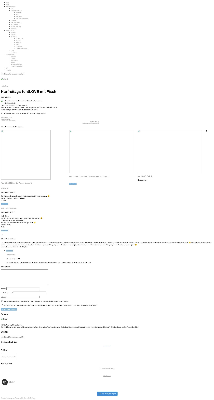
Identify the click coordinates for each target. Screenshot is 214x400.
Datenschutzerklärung (107, 368)
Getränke (19, 16)
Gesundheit (14, 60)
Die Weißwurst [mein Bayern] (8, 120)
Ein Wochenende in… (22, 48)
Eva (2, 234)
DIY (12, 8)
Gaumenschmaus (16, 10)
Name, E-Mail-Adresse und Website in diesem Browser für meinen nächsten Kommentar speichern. (36, 301)
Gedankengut (10, 54)
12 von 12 (14, 52)
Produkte (13, 28)
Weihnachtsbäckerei (22, 18)
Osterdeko (14, 20)
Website (3, 297)
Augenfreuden (10, 30)
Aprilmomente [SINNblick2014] (90, 123)
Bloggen (13, 56)
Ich (7, 68)
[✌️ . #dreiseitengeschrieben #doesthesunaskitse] (149, 389)
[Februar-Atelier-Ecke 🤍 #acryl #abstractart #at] (22, 389)
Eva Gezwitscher (10, 254)
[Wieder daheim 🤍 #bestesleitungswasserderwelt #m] (107, 389)
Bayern (18, 40)
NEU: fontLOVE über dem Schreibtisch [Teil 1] (89, 176)
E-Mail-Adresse (7, 293)
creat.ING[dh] (4, 188)
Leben (13, 62)
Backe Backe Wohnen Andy (8, 208)
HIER (36, 110)
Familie (13, 58)
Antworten (73, 184)
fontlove (13, 32)
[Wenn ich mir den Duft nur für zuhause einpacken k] (191, 389)
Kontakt (8, 70)
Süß (17, 14)
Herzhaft (18, 12)
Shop (7, 4)
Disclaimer (107, 376)
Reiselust (13, 36)
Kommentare (6, 117)
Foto (12, 50)
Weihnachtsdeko (16, 22)
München (18, 42)
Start (7, 2)
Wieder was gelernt (16, 66)
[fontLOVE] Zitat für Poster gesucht (16, 183)
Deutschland (19, 38)
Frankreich (19, 46)
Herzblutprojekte (11, 6)
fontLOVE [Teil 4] (145, 176)
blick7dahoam (15, 24)
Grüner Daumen (16, 26)
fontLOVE (4, 86)
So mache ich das (16, 64)
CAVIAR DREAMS (11, 105)
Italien (17, 44)
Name (3, 289)
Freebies (13, 34)
